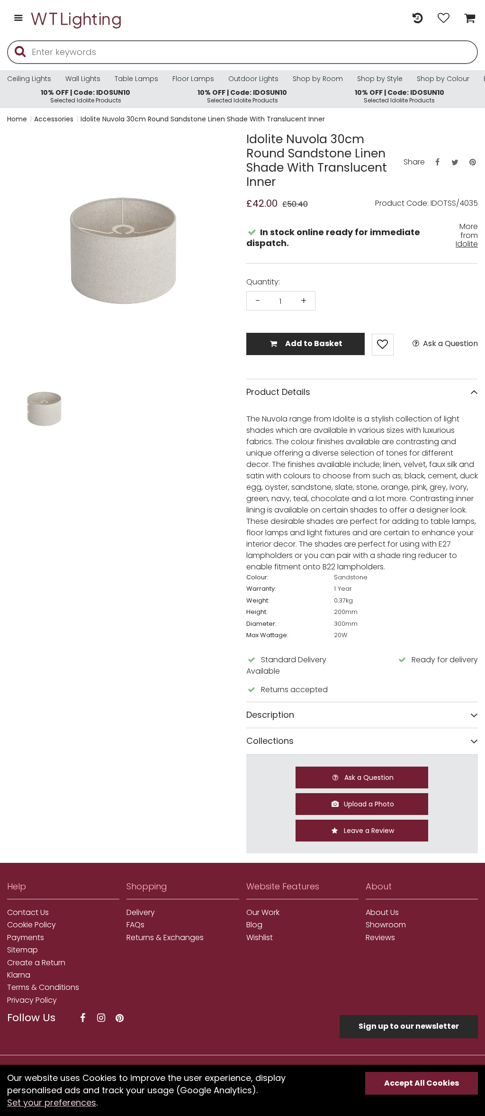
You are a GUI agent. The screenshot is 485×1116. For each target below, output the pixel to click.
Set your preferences (51, 1102)
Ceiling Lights (29, 78)
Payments (25, 937)
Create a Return (36, 963)
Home (17, 119)
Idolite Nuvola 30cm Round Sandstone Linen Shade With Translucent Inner (203, 119)
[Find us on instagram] (101, 1018)
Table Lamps (136, 78)
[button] (25, 409)
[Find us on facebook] (82, 1018)
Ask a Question (449, 343)
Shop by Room (318, 78)
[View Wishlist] (444, 19)
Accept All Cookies (421, 1083)
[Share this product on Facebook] (437, 162)
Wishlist (259, 937)
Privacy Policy (32, 1000)
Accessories (53, 119)
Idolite (467, 243)
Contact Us (28, 912)
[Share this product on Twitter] (454, 162)
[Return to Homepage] (76, 19)
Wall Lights (82, 78)
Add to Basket (313, 343)
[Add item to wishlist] (383, 345)
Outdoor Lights (253, 78)
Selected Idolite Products (85, 96)
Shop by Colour (443, 78)
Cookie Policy (31, 925)
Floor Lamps (193, 78)
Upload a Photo (368, 804)
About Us (382, 912)
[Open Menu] (18, 18)
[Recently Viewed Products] (417, 19)
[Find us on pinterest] (119, 1018)
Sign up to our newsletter (409, 1026)
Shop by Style (380, 78)
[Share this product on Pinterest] (472, 162)
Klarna (18, 975)
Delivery (140, 912)
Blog (254, 925)
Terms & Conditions (43, 987)
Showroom (386, 925)
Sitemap (22, 950)
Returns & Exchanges (165, 937)
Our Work (262, 912)
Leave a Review (368, 830)
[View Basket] (467, 19)
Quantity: (263, 282)
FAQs (135, 925)
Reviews (380, 937)
